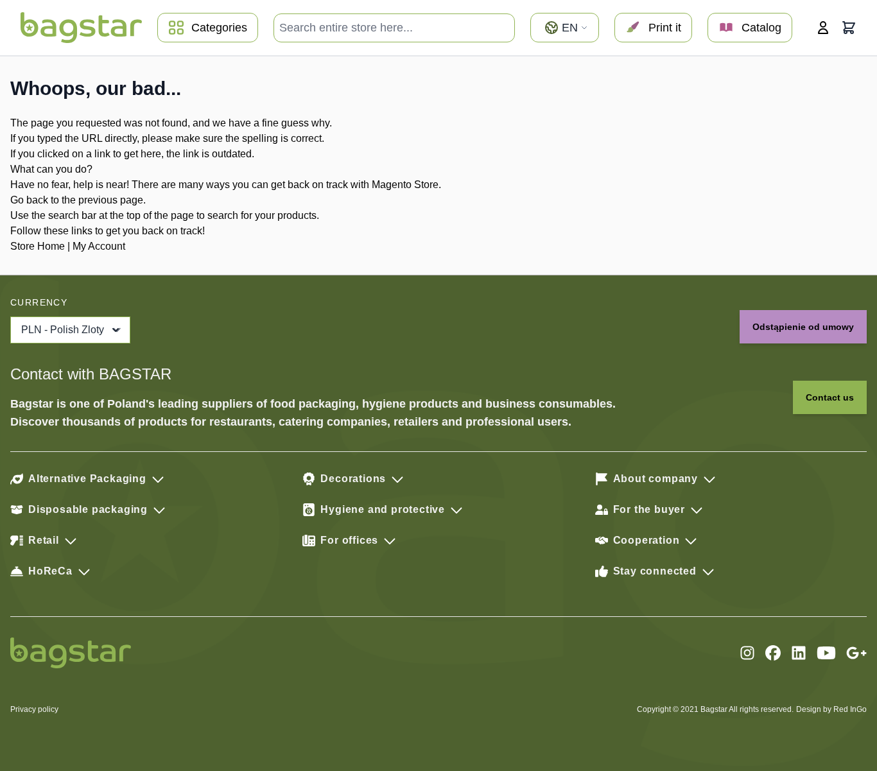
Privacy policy (34, 709)
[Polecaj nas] (856, 653)
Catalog (761, 27)
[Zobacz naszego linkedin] (798, 653)
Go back (29, 200)
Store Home (37, 246)
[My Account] (823, 27)
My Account (99, 246)
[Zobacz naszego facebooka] (773, 653)
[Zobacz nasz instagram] (747, 653)
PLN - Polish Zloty (62, 329)
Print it (664, 27)
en (570, 27)
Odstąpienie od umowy (803, 327)
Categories (219, 27)
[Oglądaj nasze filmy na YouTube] (826, 653)
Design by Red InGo (831, 709)
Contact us (830, 397)
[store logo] (81, 27)
